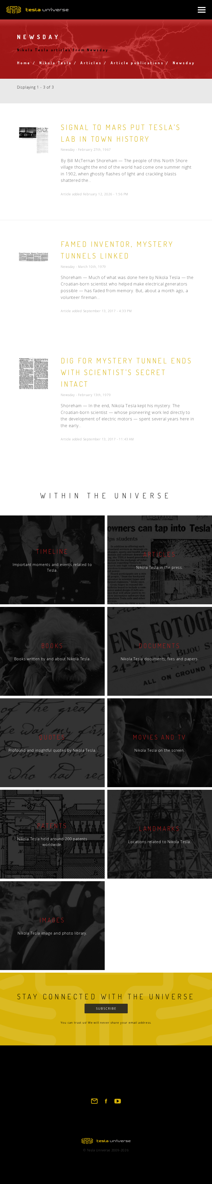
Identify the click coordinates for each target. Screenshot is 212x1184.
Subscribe (106, 1008)
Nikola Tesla (55, 63)
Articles (91, 63)
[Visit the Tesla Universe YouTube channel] (118, 1103)
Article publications (137, 63)
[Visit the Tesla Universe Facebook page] (106, 1103)
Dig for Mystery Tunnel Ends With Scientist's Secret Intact (126, 372)
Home (24, 63)
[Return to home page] (106, 1142)
